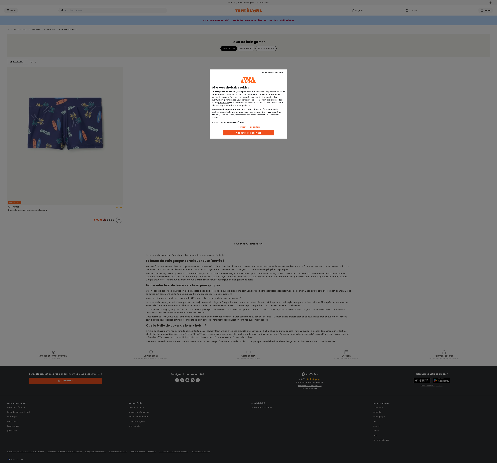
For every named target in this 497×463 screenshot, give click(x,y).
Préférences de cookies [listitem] (249, 127)
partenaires (223, 102)
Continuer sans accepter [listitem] (272, 72)
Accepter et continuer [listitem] (248, 132)
